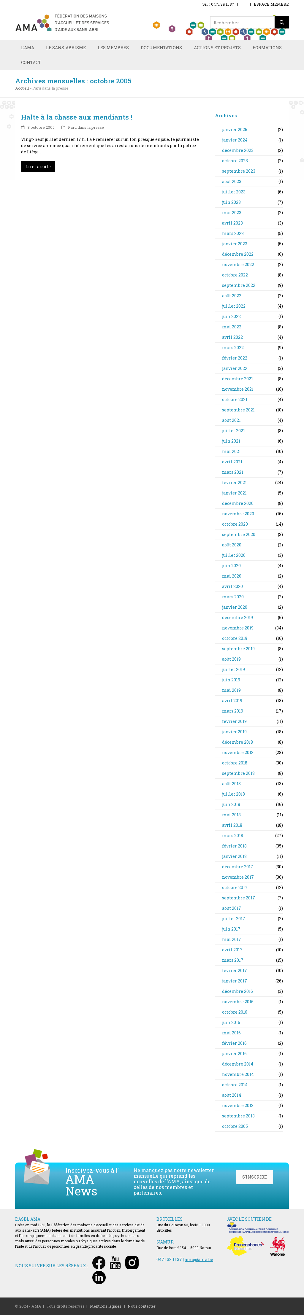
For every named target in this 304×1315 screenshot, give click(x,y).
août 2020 (231, 545)
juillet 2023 (233, 192)
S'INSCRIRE (254, 1177)
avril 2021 (231, 462)
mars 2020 (232, 597)
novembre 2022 (237, 264)
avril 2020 (232, 586)
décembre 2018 (237, 742)
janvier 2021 (234, 493)
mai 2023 (231, 212)
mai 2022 (231, 327)
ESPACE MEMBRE (271, 4)
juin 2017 (230, 929)
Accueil (22, 88)
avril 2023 (232, 223)
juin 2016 (230, 1022)
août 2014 (231, 1095)
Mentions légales (105, 1306)
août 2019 (231, 659)
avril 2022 (232, 337)
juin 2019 (230, 680)
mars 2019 (232, 711)
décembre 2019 (237, 617)
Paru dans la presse (86, 127)
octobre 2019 (234, 638)
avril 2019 (231, 700)
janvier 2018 (234, 856)
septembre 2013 (238, 1116)
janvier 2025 (234, 129)
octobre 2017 (234, 887)
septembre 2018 (238, 773)
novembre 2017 (237, 877)
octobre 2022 (234, 275)
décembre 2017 (237, 866)
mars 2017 (232, 960)
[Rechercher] (282, 22)
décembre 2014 (237, 1064)
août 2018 (231, 783)
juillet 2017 (233, 918)
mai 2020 (231, 576)
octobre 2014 (234, 1084)
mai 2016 (231, 1033)
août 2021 (231, 420)
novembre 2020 (237, 513)
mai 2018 (231, 815)
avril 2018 (231, 825)
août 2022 (231, 295)
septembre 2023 (238, 171)
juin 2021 (230, 441)
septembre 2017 (238, 898)
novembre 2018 (237, 752)
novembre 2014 (237, 1074)
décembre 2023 (237, 150)
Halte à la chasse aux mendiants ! (76, 116)
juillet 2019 (233, 669)
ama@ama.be (199, 1259)
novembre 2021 (237, 389)
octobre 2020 (234, 524)
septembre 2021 (238, 410)
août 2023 (231, 181)
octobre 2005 (234, 1126)
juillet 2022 (233, 306)
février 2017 (234, 970)
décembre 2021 (237, 378)
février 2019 (234, 721)
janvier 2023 (234, 244)
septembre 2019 (238, 648)
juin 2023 (231, 202)
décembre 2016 (237, 991)
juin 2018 (230, 804)
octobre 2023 (234, 160)
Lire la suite (38, 166)
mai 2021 (231, 451)
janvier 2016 (234, 1053)
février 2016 (234, 1043)
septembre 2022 (238, 285)
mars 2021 (232, 472)
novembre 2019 (237, 628)
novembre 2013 (237, 1105)
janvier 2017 (234, 981)
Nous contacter (142, 1306)
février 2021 (234, 482)
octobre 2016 (234, 1012)
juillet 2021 (233, 430)
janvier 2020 (234, 607)
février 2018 (234, 846)
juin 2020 (231, 565)
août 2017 (231, 908)
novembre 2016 (237, 1001)
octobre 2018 (234, 763)
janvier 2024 (234, 140)
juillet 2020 (233, 555)
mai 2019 (231, 690)
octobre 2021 (234, 399)
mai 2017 (231, 939)
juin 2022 (231, 316)
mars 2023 (232, 233)
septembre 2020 (238, 534)
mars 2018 (232, 835)
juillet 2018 (233, 794)
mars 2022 (232, 347)
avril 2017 (232, 950)
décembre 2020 (237, 503)
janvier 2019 (234, 731)
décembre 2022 (237, 254)
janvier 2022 (234, 368)
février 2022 (234, 358)
